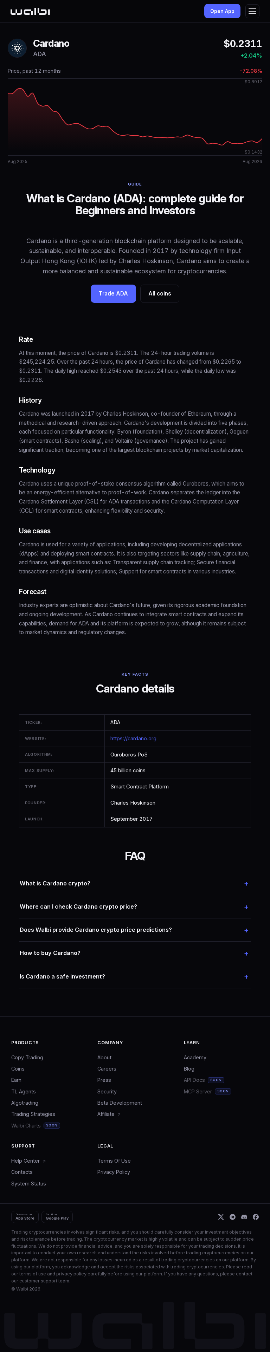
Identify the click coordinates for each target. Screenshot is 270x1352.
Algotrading (24, 1103)
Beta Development (119, 1103)
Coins (18, 1069)
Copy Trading (27, 1057)
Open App (222, 11)
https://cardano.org (133, 738)
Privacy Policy (113, 1172)
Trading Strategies (33, 1114)
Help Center (26, 1161)
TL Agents (23, 1091)
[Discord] (244, 1217)
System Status (28, 1184)
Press (104, 1080)
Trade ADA (113, 293)
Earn (16, 1080)
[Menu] (252, 11)
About (104, 1057)
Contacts (22, 1172)
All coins (159, 293)
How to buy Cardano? (50, 952)
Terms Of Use (114, 1161)
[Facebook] (256, 1217)
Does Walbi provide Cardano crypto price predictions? (96, 929)
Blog (189, 1069)
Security (107, 1091)
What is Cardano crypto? (55, 883)
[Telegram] (233, 1217)
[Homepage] (30, 11)
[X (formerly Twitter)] (221, 1217)
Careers (106, 1069)
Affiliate (106, 1114)
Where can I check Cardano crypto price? (78, 906)
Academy (195, 1057)
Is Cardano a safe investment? (62, 976)
